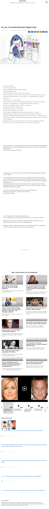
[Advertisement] (24, 13)
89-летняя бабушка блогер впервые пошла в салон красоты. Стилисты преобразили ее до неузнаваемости (12, 364)
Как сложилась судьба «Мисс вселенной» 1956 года (11, 351)
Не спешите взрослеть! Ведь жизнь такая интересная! (34, 363)
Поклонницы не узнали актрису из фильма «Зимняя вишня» (36, 308)
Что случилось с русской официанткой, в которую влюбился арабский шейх (36, 344)
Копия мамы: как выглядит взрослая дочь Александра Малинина (10, 287)
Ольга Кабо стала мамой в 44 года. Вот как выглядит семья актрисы (36, 323)
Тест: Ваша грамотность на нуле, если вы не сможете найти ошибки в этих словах (22, 430)
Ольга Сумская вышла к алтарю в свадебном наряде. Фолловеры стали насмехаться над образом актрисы (36, 288)
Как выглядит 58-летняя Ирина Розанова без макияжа (11, 330)
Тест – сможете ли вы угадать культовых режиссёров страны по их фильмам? (21, 476)
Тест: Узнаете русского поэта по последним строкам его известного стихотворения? (23, 490)
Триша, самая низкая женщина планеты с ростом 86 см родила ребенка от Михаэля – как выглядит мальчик (11, 310)
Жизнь (27, 30)
